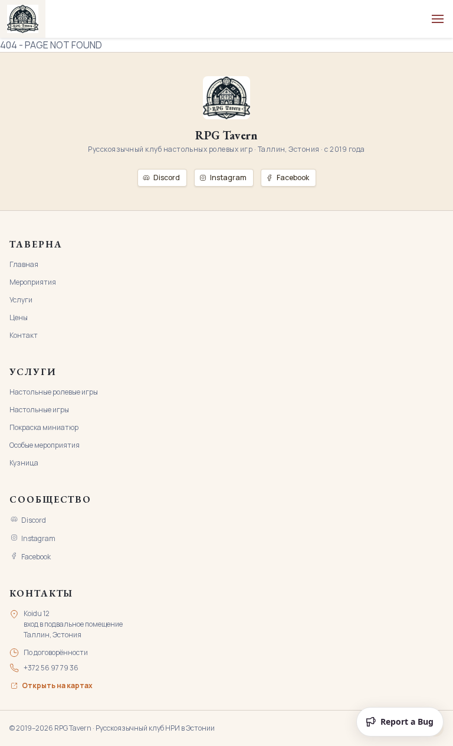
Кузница (23, 463)
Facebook (36, 557)
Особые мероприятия (44, 445)
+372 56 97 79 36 (51, 668)
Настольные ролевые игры (53, 392)
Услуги (20, 300)
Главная (23, 264)
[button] (437, 19)
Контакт (23, 335)
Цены (18, 317)
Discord (33, 520)
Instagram (38, 538)
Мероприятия (32, 282)
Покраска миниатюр (43, 427)
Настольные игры (39, 410)
